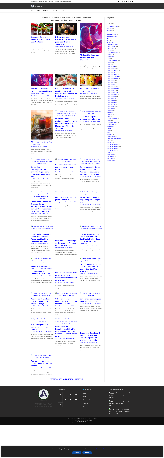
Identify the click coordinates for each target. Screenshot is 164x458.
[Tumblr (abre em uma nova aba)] (126, 1)
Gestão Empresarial (112, 118)
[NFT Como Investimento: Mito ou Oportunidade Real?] (66, 161)
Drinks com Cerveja (112, 74)
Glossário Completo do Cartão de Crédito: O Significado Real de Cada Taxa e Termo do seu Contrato (90, 239)
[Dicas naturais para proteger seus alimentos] (91, 113)
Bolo (108, 40)
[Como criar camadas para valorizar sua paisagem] (91, 289)
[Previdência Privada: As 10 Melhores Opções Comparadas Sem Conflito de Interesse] (66, 263)
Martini (109, 132)
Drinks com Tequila (112, 94)
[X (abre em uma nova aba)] (116, 1)
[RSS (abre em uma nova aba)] (132, 1)
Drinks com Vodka (111, 98)
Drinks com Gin (111, 82)
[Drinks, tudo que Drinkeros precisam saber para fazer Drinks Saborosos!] (66, 33)
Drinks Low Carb (111, 104)
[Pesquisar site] (131, 11)
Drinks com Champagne (113, 76)
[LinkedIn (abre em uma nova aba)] (124, 1)
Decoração (109, 54)
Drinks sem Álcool (111, 106)
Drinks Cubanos (111, 100)
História (109, 120)
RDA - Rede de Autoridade (86, 416)
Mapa (85, 400)
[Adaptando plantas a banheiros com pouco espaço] (42, 314)
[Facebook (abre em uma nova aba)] (118, 1)
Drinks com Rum (111, 90)
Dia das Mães (110, 56)
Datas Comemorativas (112, 52)
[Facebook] (65, 388)
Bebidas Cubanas (111, 34)
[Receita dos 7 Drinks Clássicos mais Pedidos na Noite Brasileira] (42, 85)
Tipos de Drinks (111, 160)
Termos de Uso (83, 412)
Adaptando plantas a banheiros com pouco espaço (40, 320)
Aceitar (77, 452)
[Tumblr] (70, 393)
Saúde (108, 152)
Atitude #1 (75, 414)
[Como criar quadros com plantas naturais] (66, 194)
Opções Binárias (111, 136)
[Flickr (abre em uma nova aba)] (128, 1)
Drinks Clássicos (111, 66)
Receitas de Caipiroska (112, 148)
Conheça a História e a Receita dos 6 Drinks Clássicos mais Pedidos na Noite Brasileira (66, 92)
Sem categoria (110, 156)
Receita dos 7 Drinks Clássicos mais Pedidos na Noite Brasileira (41, 91)
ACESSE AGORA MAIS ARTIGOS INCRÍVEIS (66, 373)
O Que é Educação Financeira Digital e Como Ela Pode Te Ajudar (66, 294)
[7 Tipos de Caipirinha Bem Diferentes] (42, 138)
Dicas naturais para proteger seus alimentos (90, 117)
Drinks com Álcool (111, 68)
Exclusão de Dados (92, 412)
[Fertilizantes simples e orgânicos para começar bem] (91, 194)
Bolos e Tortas (110, 42)
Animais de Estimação (112, 26)
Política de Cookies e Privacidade (104, 449)
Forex (108, 116)
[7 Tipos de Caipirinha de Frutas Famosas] (91, 85)
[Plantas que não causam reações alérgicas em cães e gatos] (42, 351)
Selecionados (110, 154)
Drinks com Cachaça (112, 70)
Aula (108, 32)
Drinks (108, 64)
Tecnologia (110, 158)
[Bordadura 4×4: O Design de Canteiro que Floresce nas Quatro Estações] (66, 237)
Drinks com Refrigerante (113, 88)
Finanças (109, 114)
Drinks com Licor (111, 86)
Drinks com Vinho (111, 96)
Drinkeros (109, 62)
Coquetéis (109, 50)
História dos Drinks (112, 122)
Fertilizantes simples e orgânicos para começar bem (90, 199)
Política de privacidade (72, 412)
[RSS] (60, 398)
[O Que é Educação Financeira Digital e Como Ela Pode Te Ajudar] (66, 289)
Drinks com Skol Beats (112, 92)
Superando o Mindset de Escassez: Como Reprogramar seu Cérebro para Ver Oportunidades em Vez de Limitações (41, 206)
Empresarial (110, 110)
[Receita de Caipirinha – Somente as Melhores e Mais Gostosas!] (42, 33)
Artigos (109, 30)
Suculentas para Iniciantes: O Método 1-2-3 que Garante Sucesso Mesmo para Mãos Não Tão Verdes (66, 123)
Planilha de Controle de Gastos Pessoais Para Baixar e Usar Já (40, 294)
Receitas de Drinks (111, 150)
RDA (108, 140)
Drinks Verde (110, 108)
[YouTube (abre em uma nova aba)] (130, 1)
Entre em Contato (88, 393)
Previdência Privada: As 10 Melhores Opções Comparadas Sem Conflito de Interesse (66, 270)
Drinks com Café (111, 72)
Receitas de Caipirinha (112, 144)
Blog (108, 38)
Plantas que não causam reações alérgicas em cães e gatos (42, 356)
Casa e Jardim (110, 48)
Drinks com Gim (111, 80)
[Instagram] (70, 388)
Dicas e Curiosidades (112, 60)
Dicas (108, 58)
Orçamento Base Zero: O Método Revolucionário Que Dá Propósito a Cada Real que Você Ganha (90, 330)
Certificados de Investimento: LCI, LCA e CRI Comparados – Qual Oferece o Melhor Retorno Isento (66, 325)
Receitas (109, 142)
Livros (108, 130)
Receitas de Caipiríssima (113, 146)
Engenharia (110, 112)
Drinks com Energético (112, 78)
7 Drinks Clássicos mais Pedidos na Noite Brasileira (89, 57)
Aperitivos (109, 28)
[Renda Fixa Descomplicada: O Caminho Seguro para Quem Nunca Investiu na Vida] (42, 163)
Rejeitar (87, 452)
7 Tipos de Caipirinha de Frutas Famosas (90, 90)
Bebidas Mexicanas (112, 36)
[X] (60, 388)
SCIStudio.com (82, 414)
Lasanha (109, 128)
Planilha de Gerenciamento (114, 138)
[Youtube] (76, 393)
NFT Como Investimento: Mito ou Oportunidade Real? (65, 167)
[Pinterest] (60, 393)
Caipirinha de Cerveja (112, 44)
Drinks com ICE (111, 84)
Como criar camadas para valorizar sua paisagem (90, 293)
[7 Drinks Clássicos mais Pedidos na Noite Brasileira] (91, 51)
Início (84, 387)
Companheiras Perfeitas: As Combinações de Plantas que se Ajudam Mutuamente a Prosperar (90, 170)
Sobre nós (86, 397)
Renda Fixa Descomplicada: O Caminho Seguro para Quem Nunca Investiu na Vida (41, 172)
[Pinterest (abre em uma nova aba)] (120, 1)
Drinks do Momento (112, 102)
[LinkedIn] (76, 388)
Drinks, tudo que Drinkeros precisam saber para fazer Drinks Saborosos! (66, 40)
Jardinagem (110, 126)
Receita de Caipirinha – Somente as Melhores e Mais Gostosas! (40, 39)
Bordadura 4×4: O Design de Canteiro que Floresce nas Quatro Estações (65, 242)
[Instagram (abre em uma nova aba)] (122, 1)
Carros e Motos (111, 46)
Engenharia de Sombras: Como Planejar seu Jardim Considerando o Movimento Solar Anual (41, 270)
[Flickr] (65, 393)
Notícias (109, 134)
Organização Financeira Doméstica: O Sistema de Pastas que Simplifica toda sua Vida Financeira (42, 238)
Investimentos (110, 124)
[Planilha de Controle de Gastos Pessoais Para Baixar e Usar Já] (42, 289)
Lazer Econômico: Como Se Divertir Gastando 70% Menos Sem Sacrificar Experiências (91, 268)
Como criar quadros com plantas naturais (65, 198)
